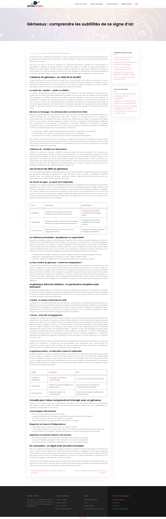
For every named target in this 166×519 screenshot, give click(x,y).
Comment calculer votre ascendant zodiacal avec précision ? (90, 472)
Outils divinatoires (112, 4)
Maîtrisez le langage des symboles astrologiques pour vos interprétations (125, 96)
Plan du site (83, 518)
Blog (136, 4)
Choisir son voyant (81, 4)
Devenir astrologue (96, 4)
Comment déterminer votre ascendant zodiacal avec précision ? (48, 472)
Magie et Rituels (126, 4)
